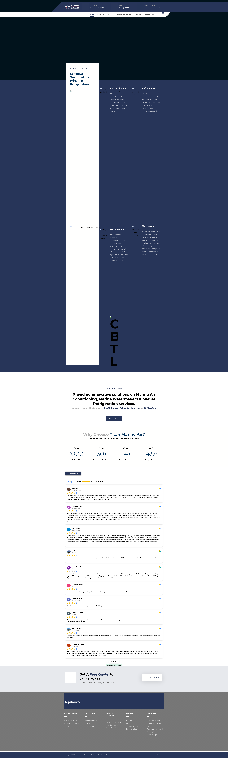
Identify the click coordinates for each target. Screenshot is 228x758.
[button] (66, 14)
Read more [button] (70, 522)
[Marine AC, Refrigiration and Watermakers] (72, 7)
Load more (114, 661)
